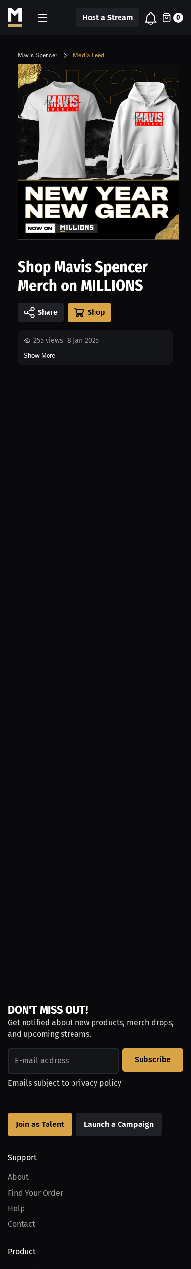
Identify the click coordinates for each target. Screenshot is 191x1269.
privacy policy (96, 1083)
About (18, 1177)
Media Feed (88, 55)
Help (16, 1208)
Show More (39, 355)
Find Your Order (35, 1192)
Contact (21, 1224)
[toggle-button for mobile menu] (42, 18)
